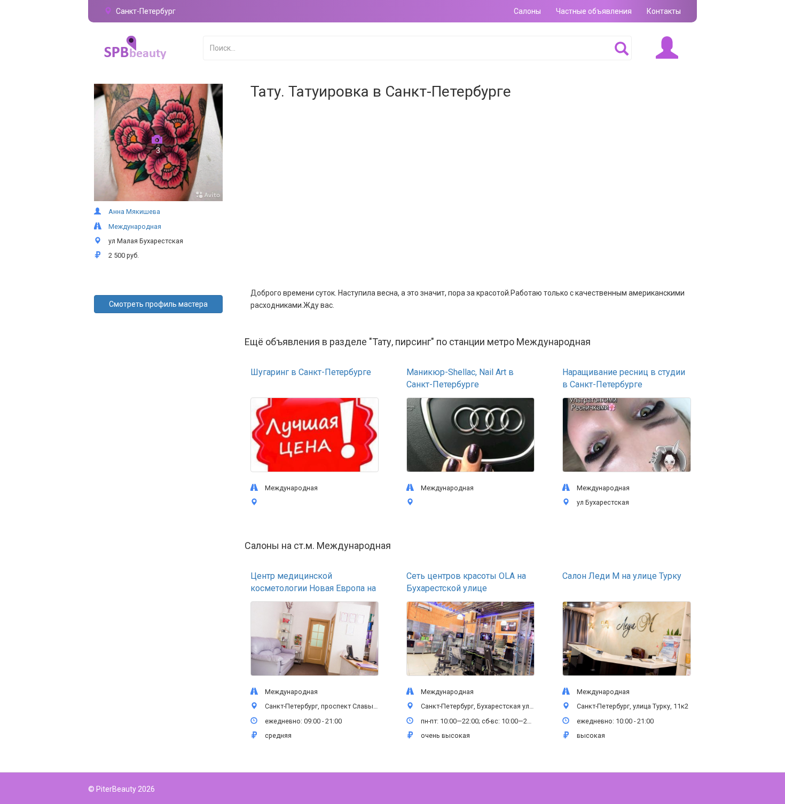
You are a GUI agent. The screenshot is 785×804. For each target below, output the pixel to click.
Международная (134, 226)
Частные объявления (594, 11)
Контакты (664, 11)
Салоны (527, 11)
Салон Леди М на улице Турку (621, 576)
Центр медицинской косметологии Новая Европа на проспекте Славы (313, 588)
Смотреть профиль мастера (158, 304)
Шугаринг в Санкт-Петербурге (310, 372)
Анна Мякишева (134, 212)
